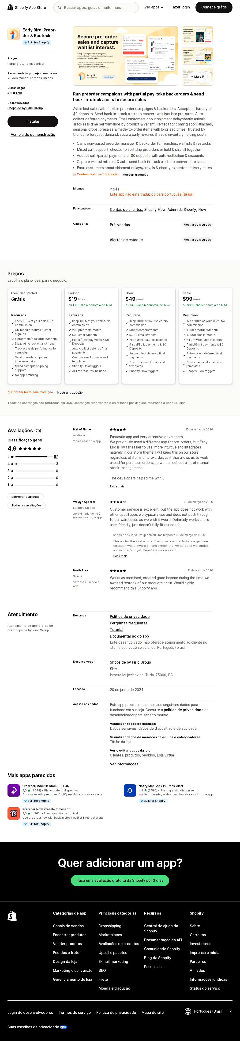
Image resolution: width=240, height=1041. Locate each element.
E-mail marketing (113, 961)
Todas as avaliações (26, 505)
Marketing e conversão (72, 970)
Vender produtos (67, 944)
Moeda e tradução (114, 988)
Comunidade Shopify (162, 949)
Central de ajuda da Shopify (161, 928)
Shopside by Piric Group (25, 108)
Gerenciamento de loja (72, 979)
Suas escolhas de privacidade (33, 1027)
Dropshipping (110, 926)
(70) (19, 93)
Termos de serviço (75, 1012)
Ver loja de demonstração (33, 134)
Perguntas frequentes (128, 623)
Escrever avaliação (25, 496)
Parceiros (198, 961)
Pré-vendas (120, 225)
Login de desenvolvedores (30, 1012)
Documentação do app (129, 636)
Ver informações (124, 764)
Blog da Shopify (157, 958)
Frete (103, 979)
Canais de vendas (68, 926)
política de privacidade (183, 710)
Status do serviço (205, 988)
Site (113, 669)
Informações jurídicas (208, 979)
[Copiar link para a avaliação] (94, 429)
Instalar (32, 121)
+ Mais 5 (197, 76)
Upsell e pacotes (113, 952)
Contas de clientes (126, 209)
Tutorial (116, 629)
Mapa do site (153, 1012)
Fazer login (180, 7)
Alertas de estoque (126, 240)
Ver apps (151, 7)
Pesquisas (152, 967)
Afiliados (197, 970)
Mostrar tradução (135, 174)
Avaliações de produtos (119, 944)
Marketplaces (110, 935)
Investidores (200, 944)
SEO (102, 970)
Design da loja (65, 961)
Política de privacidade (130, 616)
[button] (62, 794)
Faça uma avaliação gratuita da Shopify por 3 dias (120, 880)
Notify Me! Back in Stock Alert (161, 786)
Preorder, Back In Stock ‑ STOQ (45, 786)
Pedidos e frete (66, 952)
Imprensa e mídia (204, 952)
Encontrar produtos (69, 935)
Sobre (195, 926)
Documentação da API (163, 940)
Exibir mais (117, 486)
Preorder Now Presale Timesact (46, 809)
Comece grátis (214, 7)
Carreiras (198, 935)
